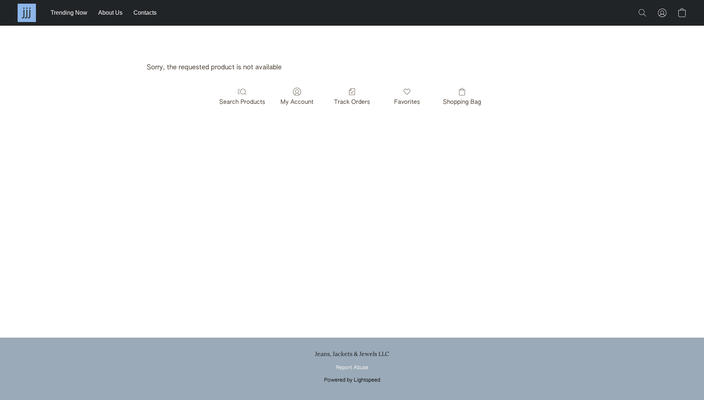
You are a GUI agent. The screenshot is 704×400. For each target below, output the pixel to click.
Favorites (407, 102)
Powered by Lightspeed (352, 380)
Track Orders (352, 102)
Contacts (145, 13)
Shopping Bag (462, 102)
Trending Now (69, 13)
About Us (110, 13)
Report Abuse (352, 367)
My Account (297, 102)
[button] (27, 13)
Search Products (242, 102)
